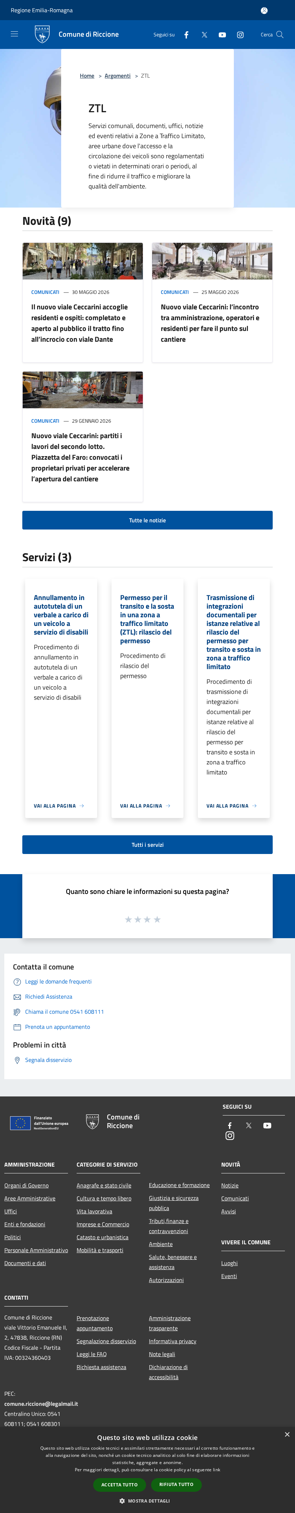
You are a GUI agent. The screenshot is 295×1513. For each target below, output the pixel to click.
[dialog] (147, 1470)
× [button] (287, 1434)
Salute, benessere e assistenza (173, 1262)
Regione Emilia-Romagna (42, 10)
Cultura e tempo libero (104, 1198)
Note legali (162, 1354)
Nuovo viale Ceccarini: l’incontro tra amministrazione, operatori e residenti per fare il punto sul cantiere (210, 323)
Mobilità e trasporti (100, 1250)
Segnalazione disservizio (106, 1341)
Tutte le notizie (147, 520)
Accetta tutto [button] (119, 1485)
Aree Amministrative (29, 1198)
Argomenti (118, 75)
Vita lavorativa (94, 1211)
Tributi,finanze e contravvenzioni (169, 1226)
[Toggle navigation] (14, 33)
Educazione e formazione (179, 1185)
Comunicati (45, 292)
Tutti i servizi (148, 844)
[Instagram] (237, 34)
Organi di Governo (26, 1185)
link (216, 1470)
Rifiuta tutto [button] (176, 1484)
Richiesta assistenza (101, 1367)
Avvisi (228, 1211)
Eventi (229, 1276)
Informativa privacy (172, 1341)
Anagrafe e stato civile (104, 1185)
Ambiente (161, 1244)
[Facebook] (183, 34)
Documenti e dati (25, 1263)
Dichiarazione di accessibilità (168, 1372)
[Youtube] (219, 34)
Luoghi (229, 1263)
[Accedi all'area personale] (264, 11)
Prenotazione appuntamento (95, 1323)
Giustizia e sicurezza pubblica (174, 1203)
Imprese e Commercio (103, 1224)
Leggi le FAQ (92, 1354)
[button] (147, 1500)
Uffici (10, 1211)
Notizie (230, 1185)
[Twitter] (201, 34)
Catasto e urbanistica (102, 1237)
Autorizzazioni (166, 1280)
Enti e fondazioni (24, 1224)
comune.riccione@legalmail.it (41, 1403)
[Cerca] (280, 34)
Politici (12, 1237)
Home (87, 75)
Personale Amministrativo (36, 1250)
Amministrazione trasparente (170, 1323)
